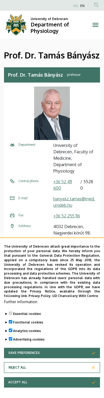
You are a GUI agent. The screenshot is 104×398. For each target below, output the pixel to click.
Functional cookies (28, 322)
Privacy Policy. (40, 296)
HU (75, 6)
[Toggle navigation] (95, 25)
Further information (20, 301)
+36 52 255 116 (66, 215)
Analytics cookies (27, 331)
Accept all (17, 382)
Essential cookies (27, 314)
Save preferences (24, 353)
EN (82, 6)
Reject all (17, 367)
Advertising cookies (29, 339)
